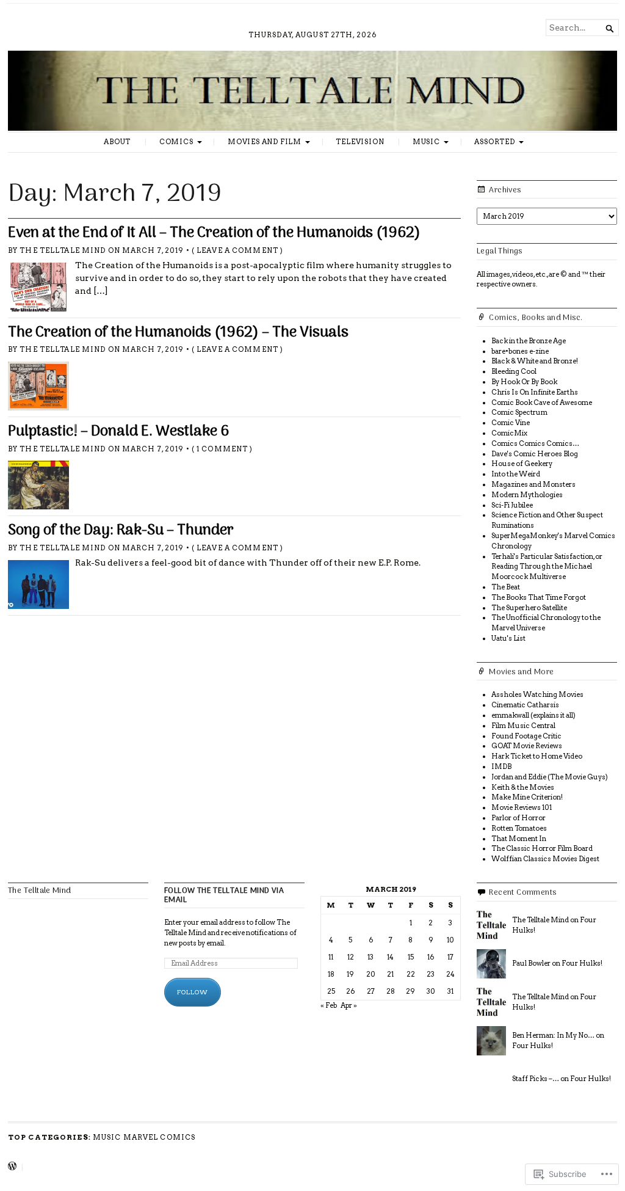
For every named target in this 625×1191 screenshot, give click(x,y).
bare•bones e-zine (520, 351)
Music (426, 141)
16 (430, 957)
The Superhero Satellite (529, 607)
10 (450, 940)
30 (431, 991)
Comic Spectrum (519, 412)
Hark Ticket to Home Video (536, 756)
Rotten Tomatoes (519, 828)
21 (390, 974)
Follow (192, 992)
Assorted (494, 141)
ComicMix (509, 433)
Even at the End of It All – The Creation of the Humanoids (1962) (214, 233)
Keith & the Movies (522, 787)
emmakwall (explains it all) (533, 715)
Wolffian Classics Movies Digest (545, 858)
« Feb (328, 1005)
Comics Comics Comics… (535, 443)
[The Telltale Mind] (312, 90)
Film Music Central (523, 725)
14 (390, 957)
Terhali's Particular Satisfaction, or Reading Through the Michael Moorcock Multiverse (546, 566)
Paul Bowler (531, 963)
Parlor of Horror (518, 818)
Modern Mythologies (527, 494)
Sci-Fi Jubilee (512, 505)
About (117, 141)
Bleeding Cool (513, 371)
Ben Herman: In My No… (553, 1035)
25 (331, 991)
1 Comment (222, 449)
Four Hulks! (582, 963)
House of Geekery (521, 463)
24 (450, 974)
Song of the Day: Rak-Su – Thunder (121, 531)
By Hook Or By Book (524, 381)
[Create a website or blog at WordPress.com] (12, 1167)
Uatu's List (508, 638)
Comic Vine (510, 422)
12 (350, 957)
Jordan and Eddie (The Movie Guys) (549, 777)
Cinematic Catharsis (525, 705)
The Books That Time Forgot (538, 597)
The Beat (505, 587)
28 (390, 991)
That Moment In (518, 838)
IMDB (501, 766)
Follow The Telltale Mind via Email (224, 895)
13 (370, 957)
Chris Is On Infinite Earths (534, 392)
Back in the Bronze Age (528, 341)
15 (411, 957)
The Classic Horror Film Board (542, 848)
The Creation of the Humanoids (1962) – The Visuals (178, 333)
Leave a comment (237, 250)
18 (331, 974)
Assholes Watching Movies (537, 694)
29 (410, 991)
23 (431, 974)
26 (350, 991)
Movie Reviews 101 (521, 807)
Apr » (349, 1005)
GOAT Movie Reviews (526, 745)
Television (360, 141)
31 (450, 991)
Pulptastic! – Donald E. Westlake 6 (118, 432)
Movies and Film (265, 141)
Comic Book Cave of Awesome (541, 402)
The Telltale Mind (63, 250)
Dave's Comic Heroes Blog (534, 454)
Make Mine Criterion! (527, 797)
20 (370, 974)
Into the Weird (515, 474)
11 (330, 957)
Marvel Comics (159, 1137)
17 (450, 957)
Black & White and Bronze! (534, 361)
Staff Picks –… (535, 1078)
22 (410, 974)
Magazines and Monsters (533, 484)
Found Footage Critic (526, 736)
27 (371, 991)
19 (350, 974)
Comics (176, 141)
